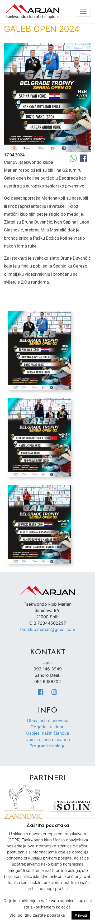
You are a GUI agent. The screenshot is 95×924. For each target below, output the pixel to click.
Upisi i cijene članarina (47, 739)
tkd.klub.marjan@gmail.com (47, 629)
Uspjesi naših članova (47, 733)
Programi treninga (47, 745)
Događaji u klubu (47, 726)
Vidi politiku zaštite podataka (37, 915)
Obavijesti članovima (47, 720)
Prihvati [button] (81, 915)
